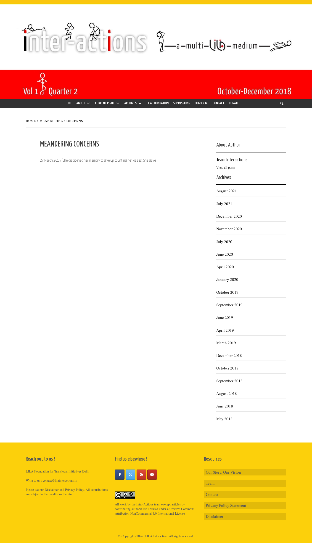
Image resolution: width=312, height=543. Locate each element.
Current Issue (104, 103)
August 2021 (226, 190)
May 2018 (224, 418)
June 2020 (224, 254)
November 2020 (229, 228)
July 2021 (224, 203)
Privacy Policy (74, 489)
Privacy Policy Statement (226, 505)
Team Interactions (232, 160)
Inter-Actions (144, 504)
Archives (130, 103)
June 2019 (224, 317)
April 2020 (225, 266)
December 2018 (229, 355)
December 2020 (229, 216)
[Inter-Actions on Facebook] (119, 475)
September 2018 (229, 380)
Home (68, 103)
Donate (234, 103)
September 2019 (229, 304)
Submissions (181, 103)
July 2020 (224, 241)
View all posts (225, 167)
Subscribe (201, 103)
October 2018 (227, 368)
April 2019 (225, 330)
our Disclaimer (49, 489)
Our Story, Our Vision (223, 472)
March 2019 (226, 342)
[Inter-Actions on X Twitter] (130, 475)
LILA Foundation (158, 103)
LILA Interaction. (156, 536)
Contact (218, 103)
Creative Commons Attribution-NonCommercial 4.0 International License (154, 511)
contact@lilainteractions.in (60, 480)
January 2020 (227, 279)
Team (210, 483)
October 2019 (227, 292)
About (80, 103)
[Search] (282, 103)
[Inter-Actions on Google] (141, 475)
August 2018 (226, 393)
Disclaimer (214, 516)
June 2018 (224, 406)
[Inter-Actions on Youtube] (152, 475)
